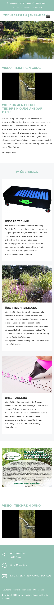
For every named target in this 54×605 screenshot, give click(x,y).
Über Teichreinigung (21, 307)
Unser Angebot (17, 397)
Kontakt (16, 7)
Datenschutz (37, 7)
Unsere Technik (17, 221)
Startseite (7, 590)
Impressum (25, 7)
